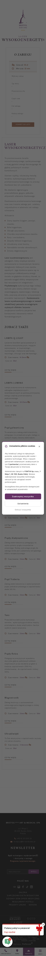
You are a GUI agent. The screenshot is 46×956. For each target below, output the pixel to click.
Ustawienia (23, 503)
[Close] (39, 447)
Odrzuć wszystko (23, 510)
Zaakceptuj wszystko (23, 496)
